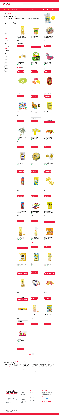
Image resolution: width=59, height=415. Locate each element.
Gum (6, 33)
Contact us (32, 392)
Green (6, 45)
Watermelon (7, 72)
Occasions (27, 6)
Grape (6, 59)
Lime (6, 62)
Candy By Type (20, 6)
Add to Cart (21, 45)
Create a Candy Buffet (39, 6)
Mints (6, 35)
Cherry (6, 56)
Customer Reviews (33, 394)
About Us (22, 392)
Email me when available (50, 122)
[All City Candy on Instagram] (48, 401)
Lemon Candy (9, 13)
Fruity (6, 58)
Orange (6, 42)
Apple (6, 52)
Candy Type (6, 32)
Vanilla (6, 71)
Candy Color (6, 40)
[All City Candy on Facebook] (42, 401)
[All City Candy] (6, 5)
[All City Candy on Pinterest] (46, 401)
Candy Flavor (6, 50)
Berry (6, 53)
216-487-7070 (46, 1)
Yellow (6, 43)
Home (5, 13)
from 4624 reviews (9, 367)
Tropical (6, 69)
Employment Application (34, 402)
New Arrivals (14, 6)
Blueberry (6, 55)
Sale (46, 6)
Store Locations (14, 1)
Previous (29, 354)
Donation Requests (24, 399)
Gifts (32, 6)
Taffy (6, 36)
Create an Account (33, 395)
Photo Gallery (23, 394)
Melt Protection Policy (33, 400)
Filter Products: (7, 27)
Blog (21, 396)
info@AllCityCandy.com (30, 1)
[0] (55, 4)
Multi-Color (7, 46)
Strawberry (6, 68)
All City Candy (30, 414)
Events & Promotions (24, 397)
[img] (9, 366)
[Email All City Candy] (50, 401)
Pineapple (6, 65)
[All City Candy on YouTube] (44, 401)
